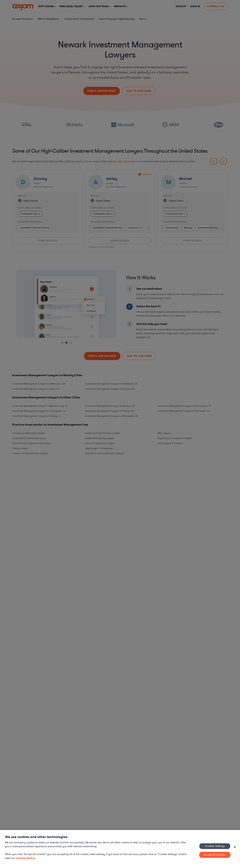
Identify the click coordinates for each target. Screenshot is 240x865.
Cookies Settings (215, 846)
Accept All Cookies (215, 855)
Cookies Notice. (26, 858)
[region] (120, 847)
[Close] (234, 847)
